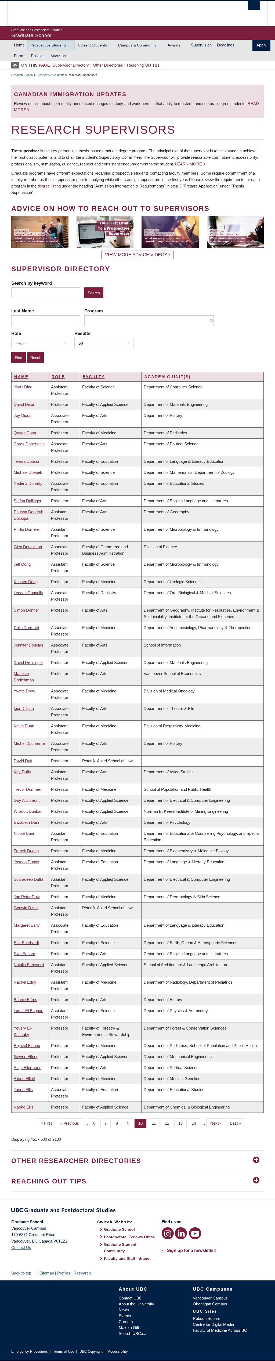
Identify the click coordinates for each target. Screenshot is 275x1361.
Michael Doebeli (28, 472)
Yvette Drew (24, 691)
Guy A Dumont (26, 800)
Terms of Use (63, 1351)
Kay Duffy (22, 772)
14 (196, 1123)
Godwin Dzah (26, 907)
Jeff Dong (22, 564)
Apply (261, 45)
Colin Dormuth (26, 627)
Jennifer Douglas (28, 645)
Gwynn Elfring (26, 1056)
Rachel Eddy (25, 982)
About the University (136, 1304)
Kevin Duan (24, 726)
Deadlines (225, 45)
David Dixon (24, 404)
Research (82, 1273)
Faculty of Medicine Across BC (220, 1330)
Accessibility (118, 1351)
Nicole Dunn (24, 833)
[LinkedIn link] (181, 1233)
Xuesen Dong (26, 581)
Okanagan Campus (210, 1304)
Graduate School (22, 75)
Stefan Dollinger (27, 501)
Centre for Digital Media (213, 1324)
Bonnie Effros (25, 999)
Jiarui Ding (23, 387)
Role (16, 333)
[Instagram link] (168, 1233)
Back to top (21, 1273)
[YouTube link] (195, 1233)
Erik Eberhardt (26, 942)
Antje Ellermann (27, 1067)
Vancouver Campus (210, 1298)
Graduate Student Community (120, 1247)
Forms (20, 55)
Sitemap (46, 1273)
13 (182, 1123)
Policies (38, 55)
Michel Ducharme (29, 743)
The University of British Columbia (24, 13)
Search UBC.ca (132, 1333)
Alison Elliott (24, 1078)
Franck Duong (26, 851)
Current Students (92, 45)
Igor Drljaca (24, 708)
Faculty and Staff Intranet (127, 1258)
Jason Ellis (23, 1089)
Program (93, 310)
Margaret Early (27, 925)
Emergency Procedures (29, 1351)
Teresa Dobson (27, 461)
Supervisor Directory (71, 65)
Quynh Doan (25, 433)
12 (169, 1123)
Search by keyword (31, 283)
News (124, 1310)
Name (21, 376)
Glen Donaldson (28, 546)
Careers (126, 1321)
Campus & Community (137, 45)
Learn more (188, 164)
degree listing (49, 186)
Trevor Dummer (28, 789)
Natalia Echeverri (29, 964)
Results (82, 333)
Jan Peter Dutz (27, 896)
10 (142, 1123)
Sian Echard (24, 953)
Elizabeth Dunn (27, 822)
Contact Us (21, 1247)
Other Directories (108, 65)
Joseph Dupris (26, 862)
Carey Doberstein (29, 444)
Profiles (63, 1273)
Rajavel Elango (27, 1045)
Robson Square (206, 1318)
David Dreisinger (28, 662)
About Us (58, 56)
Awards (174, 45)
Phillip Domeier (27, 529)
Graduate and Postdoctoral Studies (137, 1211)
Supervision (201, 45)
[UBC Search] (254, 5)
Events (125, 1315)
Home (19, 45)
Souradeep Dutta (28, 879)
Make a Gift (129, 1327)
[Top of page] (16, 65)
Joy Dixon (22, 415)
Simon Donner (26, 610)
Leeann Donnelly (28, 592)
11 (156, 1123)
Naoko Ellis (24, 1107)
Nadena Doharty (28, 483)
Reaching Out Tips (143, 65)
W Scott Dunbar (28, 811)
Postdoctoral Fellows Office (129, 1237)
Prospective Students (49, 45)
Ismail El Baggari (28, 1010)
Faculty (94, 376)
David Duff (23, 761)
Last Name (22, 310)
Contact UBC (130, 1298)
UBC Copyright (91, 1351)
